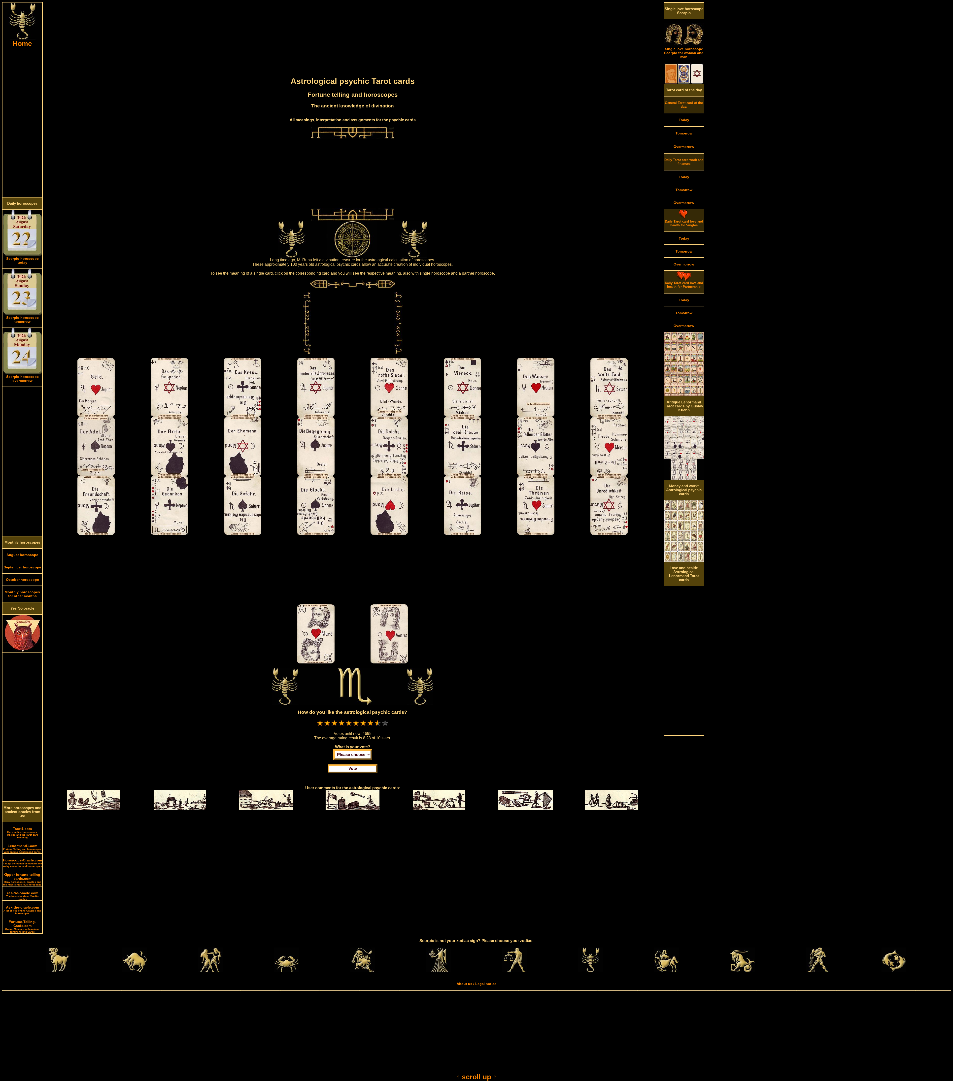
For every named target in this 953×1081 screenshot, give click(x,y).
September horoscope (22, 567)
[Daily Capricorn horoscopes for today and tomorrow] (742, 971)
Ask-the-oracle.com (22, 910)
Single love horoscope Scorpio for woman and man (684, 53)
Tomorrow (684, 133)
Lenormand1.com (22, 848)
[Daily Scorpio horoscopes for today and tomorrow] (590, 971)
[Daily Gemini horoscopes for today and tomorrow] (210, 971)
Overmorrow (684, 147)
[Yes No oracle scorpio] (22, 651)
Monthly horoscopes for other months (22, 594)
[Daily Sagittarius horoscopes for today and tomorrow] (666, 971)
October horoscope (22, 580)
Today (684, 120)
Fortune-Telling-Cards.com (22, 926)
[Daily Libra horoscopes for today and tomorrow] (514, 971)
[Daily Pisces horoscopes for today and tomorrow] (894, 971)
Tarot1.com (22, 833)
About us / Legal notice (476, 984)
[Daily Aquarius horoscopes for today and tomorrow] (818, 971)
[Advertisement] (22, 122)
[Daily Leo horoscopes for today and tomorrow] (362, 971)
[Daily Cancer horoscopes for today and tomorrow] (286, 971)
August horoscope (22, 555)
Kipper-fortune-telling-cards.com (22, 879)
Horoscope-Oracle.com (22, 863)
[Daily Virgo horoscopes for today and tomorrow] (438, 971)
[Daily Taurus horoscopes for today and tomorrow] (134, 971)
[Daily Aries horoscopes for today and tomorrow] (58, 971)
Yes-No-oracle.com (22, 895)
